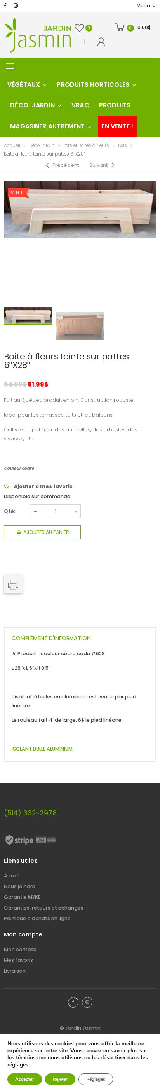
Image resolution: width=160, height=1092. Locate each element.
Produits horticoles (93, 84)
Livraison (15, 971)
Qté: (10, 511)
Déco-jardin (32, 105)
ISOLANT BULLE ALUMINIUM (42, 749)
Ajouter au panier (46, 532)
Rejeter (60, 1079)
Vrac (80, 105)
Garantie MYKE (22, 897)
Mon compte (20, 949)
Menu (143, 6)
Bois (122, 145)
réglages (17, 1064)
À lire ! (11, 875)
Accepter (24, 1079)
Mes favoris (18, 960)
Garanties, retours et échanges (43, 908)
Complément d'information (51, 638)
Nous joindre (19, 886)
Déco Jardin (42, 145)
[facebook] (5, 6)
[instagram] (16, 6)
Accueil (12, 145)
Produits (114, 105)
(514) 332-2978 (30, 813)
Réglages (95, 1079)
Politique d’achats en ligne (37, 918)
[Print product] (13, 584)
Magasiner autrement (47, 126)
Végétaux (23, 84)
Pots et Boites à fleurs (86, 145)
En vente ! (117, 126)
